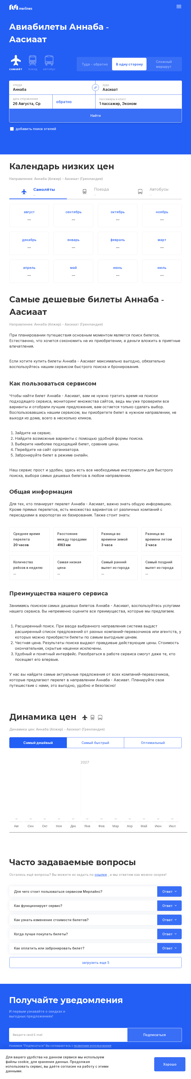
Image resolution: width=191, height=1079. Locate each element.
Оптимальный (153, 743)
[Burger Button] (179, 7)
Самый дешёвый (38, 743)
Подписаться (154, 1035)
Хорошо (170, 1064)
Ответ (167, 891)
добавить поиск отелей (36, 129)
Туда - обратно (95, 64)
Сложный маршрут (164, 64)
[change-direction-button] (95, 87)
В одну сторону (129, 64)
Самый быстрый (95, 743)
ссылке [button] (101, 875)
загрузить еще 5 (95, 963)
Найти (95, 115)
